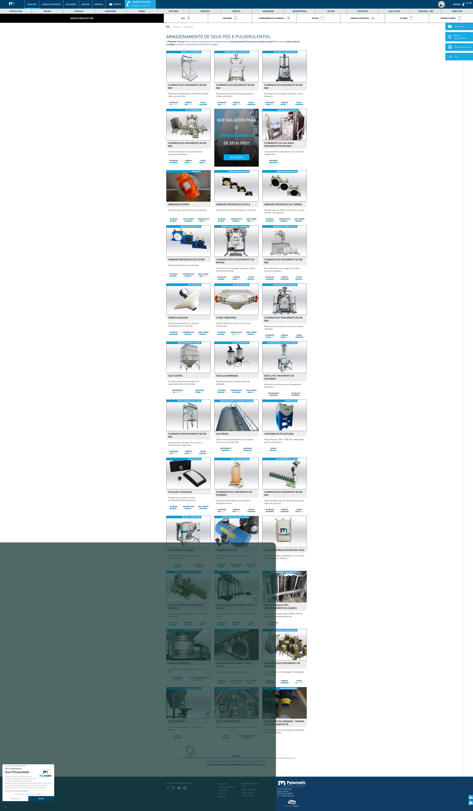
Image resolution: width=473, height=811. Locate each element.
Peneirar (205, 11)
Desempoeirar (300, 11)
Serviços (85, 4)
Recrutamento (248, 796)
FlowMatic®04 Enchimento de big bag (187, 144)
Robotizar (457, 11)
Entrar (456, 4)
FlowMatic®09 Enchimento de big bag (283, 493)
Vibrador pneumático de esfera (186, 259)
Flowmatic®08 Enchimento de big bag (187, 435)
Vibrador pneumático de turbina (283, 204)
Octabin (403, 18)
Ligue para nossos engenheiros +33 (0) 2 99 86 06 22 (236, 764)
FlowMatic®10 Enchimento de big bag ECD (235, 606)
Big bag (331, 11)
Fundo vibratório (226, 317)
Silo (183, 18)
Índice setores (248, 793)
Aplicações (71, 4)
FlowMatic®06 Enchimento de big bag (283, 261)
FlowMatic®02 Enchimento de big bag (235, 86)
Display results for (81, 18)
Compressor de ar (226, 550)
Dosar (142, 11)
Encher (47, 11)
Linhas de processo (51, 4)
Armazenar (268, 11)
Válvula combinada (227, 375)
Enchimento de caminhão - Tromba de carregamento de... (284, 723)
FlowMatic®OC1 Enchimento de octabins (234, 493)
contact (117, 4)
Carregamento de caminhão (271, 18)
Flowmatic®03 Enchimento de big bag (283, 86)
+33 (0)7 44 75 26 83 (141, 2)
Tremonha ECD (176, 721)
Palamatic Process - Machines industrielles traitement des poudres (12, 3)
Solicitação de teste (463, 47)
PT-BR (466, 3)
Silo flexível (175, 375)
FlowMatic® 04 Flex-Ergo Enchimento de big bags (279, 144)
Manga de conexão (178, 663)
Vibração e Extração (360, 18)
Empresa (99, 4)
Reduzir (236, 11)
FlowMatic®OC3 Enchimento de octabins (282, 664)
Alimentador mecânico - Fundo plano (234, 664)
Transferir (110, 11)
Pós (456, 56)
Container (227, 18)
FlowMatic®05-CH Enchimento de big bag (235, 261)
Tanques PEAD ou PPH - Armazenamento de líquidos (280, 606)
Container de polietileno (279, 433)
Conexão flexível (448, 18)
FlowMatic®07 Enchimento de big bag (283, 319)
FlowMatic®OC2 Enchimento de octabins (186, 606)
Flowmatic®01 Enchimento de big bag (187, 86)
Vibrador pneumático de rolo (233, 204)
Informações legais (250, 784)
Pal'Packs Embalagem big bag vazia (284, 550)
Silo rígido (222, 433)
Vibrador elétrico (178, 204)
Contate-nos (15, 11)
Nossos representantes (460, 36)
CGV (243, 787)
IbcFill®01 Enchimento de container (279, 377)
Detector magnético (228, 721)
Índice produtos (249, 790)
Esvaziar (79, 11)
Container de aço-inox (181, 550)
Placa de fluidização (180, 492)
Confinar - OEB (425, 11)
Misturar (173, 11)
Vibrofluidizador (178, 317)
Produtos (32, 4)
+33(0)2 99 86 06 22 (287, 796)
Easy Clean (394, 11)
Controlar (362, 11)
